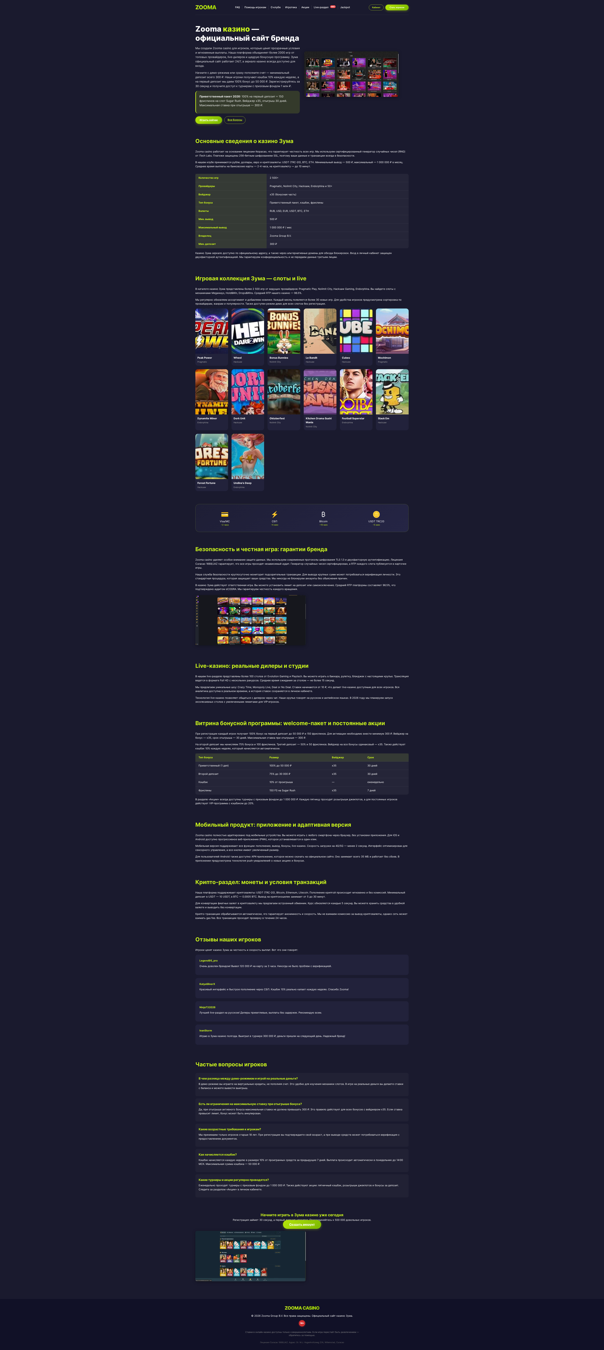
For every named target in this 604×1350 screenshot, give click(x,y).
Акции (305, 7)
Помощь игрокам (255, 7)
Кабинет (376, 7)
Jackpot (345, 7)
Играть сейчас (209, 119)
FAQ (237, 7)
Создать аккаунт (302, 1224)
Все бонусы (235, 119)
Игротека (291, 7)
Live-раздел (324, 7)
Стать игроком (397, 7)
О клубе (276, 7)
